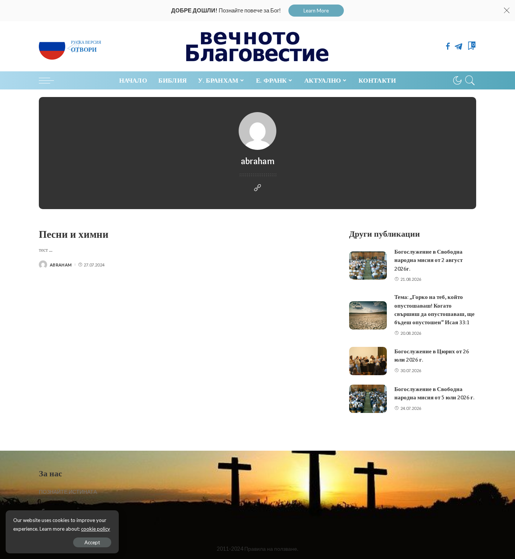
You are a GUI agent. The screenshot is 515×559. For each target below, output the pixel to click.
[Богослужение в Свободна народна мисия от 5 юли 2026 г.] (368, 399)
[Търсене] (470, 80)
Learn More (316, 11)
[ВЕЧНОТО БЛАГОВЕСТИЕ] (258, 46)
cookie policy (95, 529)
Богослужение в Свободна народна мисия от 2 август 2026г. (428, 260)
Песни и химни (74, 234)
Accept (92, 542)
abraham (61, 265)
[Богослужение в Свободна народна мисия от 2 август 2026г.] (368, 265)
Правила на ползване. (271, 548)
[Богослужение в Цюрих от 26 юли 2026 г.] (368, 361)
